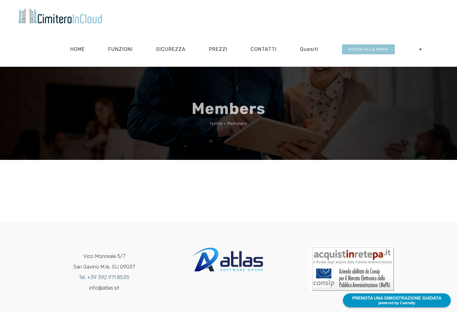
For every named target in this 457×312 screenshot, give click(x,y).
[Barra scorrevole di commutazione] (420, 49)
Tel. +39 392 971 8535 (104, 277)
